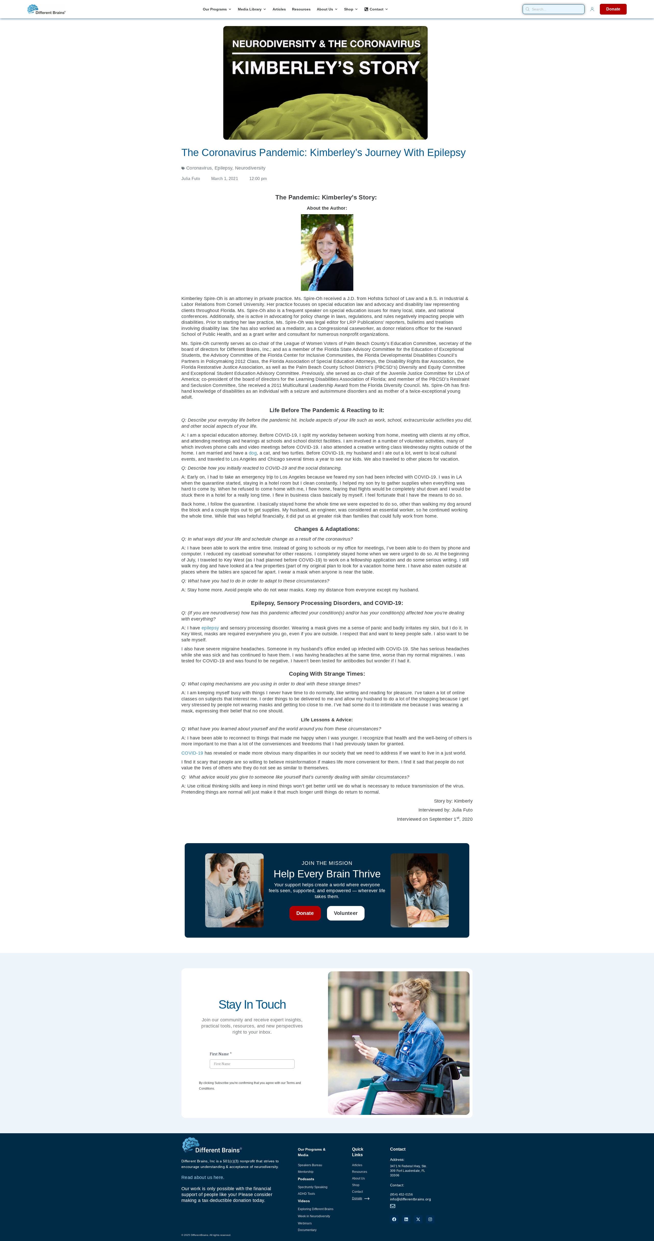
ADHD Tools (306, 1194)
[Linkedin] (406, 1219)
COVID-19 (192, 753)
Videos (304, 1201)
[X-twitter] (418, 1219)
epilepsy (210, 627)
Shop (355, 1185)
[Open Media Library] (264, 9)
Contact (357, 1192)
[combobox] (554, 9)
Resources (359, 1172)
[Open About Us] (336, 9)
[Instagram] (430, 1219)
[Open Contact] (386, 9)
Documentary (307, 1230)
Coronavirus (199, 168)
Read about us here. (203, 1177)
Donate (357, 1198)
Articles (357, 1165)
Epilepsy (223, 168)
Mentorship (305, 1172)
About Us (358, 1178)
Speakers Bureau (310, 1165)
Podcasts (306, 1179)
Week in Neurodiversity (314, 1216)
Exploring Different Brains (315, 1209)
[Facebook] (394, 1219)
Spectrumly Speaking (313, 1187)
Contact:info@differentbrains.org (410, 1192)
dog (253, 453)
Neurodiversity (250, 168)
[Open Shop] (356, 9)
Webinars (305, 1223)
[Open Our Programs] (230, 9)
